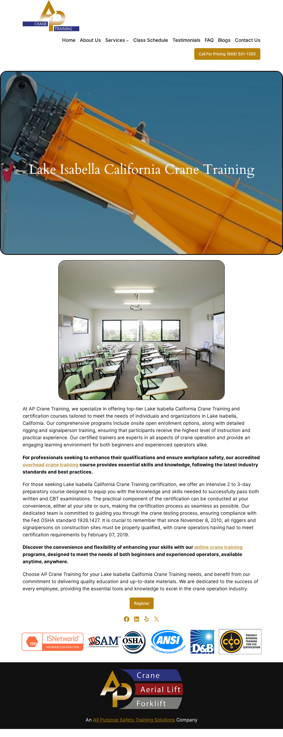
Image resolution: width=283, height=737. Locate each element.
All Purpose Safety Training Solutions (134, 720)
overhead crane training (50, 464)
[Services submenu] (127, 40)
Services (115, 40)
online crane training (218, 547)
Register (141, 603)
